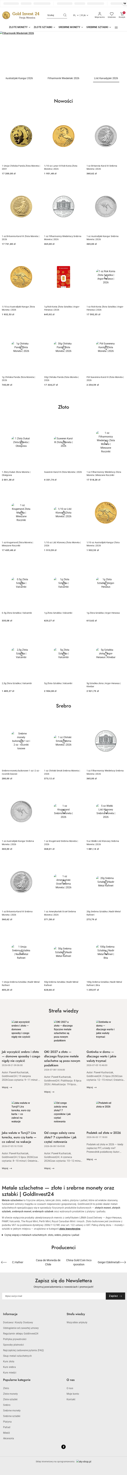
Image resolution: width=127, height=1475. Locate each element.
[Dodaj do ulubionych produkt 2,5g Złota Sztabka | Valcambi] (37, 631)
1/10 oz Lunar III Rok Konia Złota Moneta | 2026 (60, 167)
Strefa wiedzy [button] (76, 1314)
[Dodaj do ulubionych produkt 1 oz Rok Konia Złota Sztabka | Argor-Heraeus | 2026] (121, 254)
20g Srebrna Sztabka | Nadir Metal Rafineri (104, 913)
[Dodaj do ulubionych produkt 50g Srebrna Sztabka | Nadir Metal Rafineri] (79, 930)
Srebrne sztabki (11, 1416)
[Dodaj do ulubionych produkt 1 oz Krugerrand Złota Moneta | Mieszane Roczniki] (37, 490)
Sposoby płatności (13, 1344)
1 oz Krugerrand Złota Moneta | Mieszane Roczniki (17, 544)
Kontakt (71, 1399)
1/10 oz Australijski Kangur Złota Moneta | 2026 (18, 308)
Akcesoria (8, 1438)
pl (74, 15)
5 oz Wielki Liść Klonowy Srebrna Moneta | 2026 (103, 842)
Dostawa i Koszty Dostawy (18, 1322)
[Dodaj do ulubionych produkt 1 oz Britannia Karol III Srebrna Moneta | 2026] (121, 114)
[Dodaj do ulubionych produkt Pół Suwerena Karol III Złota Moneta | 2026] (121, 325)
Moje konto (73, 1393)
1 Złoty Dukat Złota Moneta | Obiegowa (16, 473)
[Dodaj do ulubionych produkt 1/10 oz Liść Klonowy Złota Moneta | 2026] (79, 490)
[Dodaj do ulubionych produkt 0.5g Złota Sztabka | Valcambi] (37, 561)
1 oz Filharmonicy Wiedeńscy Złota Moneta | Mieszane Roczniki (104, 473)
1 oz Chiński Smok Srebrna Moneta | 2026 (62, 772)
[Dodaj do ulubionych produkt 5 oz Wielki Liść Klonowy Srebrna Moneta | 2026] (121, 789)
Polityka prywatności (14, 1339)
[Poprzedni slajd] (7, 53)
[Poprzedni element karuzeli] (4, 1262)
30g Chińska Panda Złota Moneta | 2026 (61, 378)
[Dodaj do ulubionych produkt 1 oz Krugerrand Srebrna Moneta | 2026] (79, 789)
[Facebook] (63, 1447)
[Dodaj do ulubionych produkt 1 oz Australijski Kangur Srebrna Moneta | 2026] (121, 184)
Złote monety (10, 1393)
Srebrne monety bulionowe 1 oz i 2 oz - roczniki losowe (21, 772)
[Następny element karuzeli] (123, 1262)
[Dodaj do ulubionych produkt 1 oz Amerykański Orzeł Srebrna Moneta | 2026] (79, 859)
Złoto (6, 1388)
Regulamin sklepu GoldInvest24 (20, 1333)
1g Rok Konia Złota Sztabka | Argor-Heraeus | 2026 (62, 308)
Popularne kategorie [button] (17, 1380)
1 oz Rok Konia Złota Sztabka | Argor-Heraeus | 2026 (105, 308)
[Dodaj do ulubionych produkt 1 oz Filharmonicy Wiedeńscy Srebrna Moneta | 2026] (79, 184)
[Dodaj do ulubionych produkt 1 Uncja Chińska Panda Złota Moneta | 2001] (37, 114)
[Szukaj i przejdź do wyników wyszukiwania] (65, 15)
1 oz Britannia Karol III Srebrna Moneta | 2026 (102, 167)
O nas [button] (70, 1380)
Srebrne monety (12, 1410)
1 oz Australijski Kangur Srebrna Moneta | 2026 (103, 238)
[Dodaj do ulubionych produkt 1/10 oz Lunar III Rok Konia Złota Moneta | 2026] (79, 114)
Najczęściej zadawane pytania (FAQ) (23, 1350)
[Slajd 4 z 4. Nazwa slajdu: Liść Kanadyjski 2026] (63, 52)
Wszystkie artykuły (77, 1322)
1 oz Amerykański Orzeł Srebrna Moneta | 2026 (60, 913)
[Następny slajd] (120, 53)
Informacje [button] (10, 1314)
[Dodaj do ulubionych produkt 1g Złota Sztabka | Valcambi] (79, 561)
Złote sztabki (10, 1399)
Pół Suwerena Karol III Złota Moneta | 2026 (105, 378)
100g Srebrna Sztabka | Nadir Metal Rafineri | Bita (104, 983)
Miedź (6, 1432)
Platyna (7, 1421)
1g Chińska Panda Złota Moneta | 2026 (18, 378)
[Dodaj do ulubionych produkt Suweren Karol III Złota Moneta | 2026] (79, 420)
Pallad (6, 1427)
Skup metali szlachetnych (17, 1355)
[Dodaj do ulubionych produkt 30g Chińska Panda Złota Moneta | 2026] (79, 325)
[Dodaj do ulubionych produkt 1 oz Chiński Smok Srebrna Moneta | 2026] (79, 719)
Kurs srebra (9, 1367)
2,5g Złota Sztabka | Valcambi (17, 683)
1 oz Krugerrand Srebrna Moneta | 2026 (61, 842)
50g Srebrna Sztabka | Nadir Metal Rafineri (61, 983)
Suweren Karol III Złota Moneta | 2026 (63, 472)
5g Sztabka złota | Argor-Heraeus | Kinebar (104, 685)
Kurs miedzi (9, 1372)
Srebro (6, 1404)
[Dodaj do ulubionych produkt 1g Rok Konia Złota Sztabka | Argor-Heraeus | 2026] (79, 254)
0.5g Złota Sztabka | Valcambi (17, 613)
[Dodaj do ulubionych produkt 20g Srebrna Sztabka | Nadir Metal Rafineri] (121, 859)
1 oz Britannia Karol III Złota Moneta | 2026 (20, 238)
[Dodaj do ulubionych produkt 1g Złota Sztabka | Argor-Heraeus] (121, 561)
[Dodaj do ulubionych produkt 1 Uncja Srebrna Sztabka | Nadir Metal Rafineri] (37, 930)
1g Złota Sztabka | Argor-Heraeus (103, 613)
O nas (70, 1388)
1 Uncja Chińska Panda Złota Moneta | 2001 (21, 167)
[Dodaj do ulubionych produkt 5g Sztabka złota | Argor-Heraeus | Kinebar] (121, 631)
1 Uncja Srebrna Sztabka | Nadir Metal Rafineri (20, 983)
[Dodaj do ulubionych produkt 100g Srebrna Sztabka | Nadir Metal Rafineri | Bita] (121, 930)
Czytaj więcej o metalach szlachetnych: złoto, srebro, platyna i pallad (41, 1235)
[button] (116, 27)
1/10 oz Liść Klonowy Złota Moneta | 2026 (62, 544)
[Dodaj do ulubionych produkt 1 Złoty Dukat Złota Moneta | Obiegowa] (37, 420)
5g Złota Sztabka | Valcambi (58, 683)
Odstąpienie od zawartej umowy (21, 1328)
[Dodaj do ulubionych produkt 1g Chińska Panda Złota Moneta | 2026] (37, 325)
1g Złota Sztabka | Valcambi (58, 613)
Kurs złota (8, 1361)
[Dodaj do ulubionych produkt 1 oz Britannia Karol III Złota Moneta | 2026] (37, 184)
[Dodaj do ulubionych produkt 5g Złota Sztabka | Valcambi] (79, 631)
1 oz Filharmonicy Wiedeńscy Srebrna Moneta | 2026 (62, 238)
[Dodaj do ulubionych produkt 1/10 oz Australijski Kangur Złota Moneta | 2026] (37, 254)
